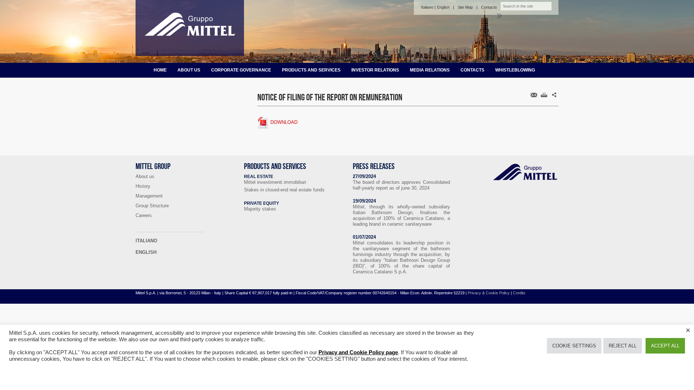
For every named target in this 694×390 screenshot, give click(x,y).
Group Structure (152, 205)
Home (160, 70)
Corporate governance (241, 70)
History (143, 186)
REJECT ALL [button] (623, 345)
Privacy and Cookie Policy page (358, 352)
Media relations (430, 70)
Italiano (427, 7)
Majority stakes (260, 209)
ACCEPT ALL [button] (665, 345)
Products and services (311, 70)
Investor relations (375, 70)
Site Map (465, 7)
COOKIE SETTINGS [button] (574, 345)
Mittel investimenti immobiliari (275, 182)
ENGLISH (146, 252)
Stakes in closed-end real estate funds (284, 189)
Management (149, 196)
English (443, 7)
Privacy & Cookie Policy (489, 293)
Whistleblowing (515, 70)
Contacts (489, 7)
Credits (519, 293)
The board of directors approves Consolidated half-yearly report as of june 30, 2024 (401, 185)
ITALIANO (146, 240)
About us (188, 70)
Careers (144, 215)
